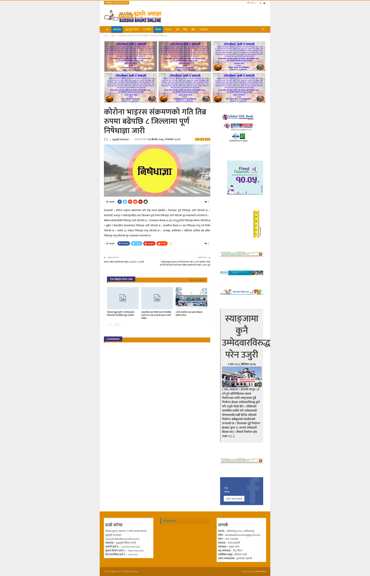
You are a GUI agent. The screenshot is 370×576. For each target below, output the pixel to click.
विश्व (185, 29)
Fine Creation (261, 572)
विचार (158, 29)
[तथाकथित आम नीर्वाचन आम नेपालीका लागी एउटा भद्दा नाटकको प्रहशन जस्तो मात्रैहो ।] (157, 298)
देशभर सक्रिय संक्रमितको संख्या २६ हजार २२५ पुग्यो (124, 262)
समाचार (117, 29)
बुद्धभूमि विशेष (132, 29)
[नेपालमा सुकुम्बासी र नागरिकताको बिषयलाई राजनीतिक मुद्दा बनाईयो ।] (123, 298)
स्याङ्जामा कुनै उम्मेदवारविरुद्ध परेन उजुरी (246, 337)
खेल (193, 29)
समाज (168, 29)
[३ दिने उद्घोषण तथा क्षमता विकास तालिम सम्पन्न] (191, 298)
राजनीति (147, 29)
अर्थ (177, 29)
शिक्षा (202, 139)
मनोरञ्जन (204, 29)
